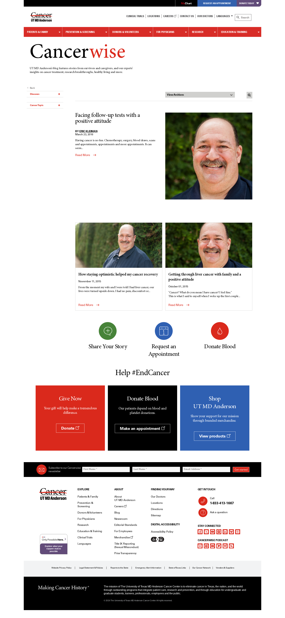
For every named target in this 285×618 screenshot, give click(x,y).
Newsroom (120, 518)
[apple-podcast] (200, 545)
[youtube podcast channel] (212, 545)
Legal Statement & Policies (91, 568)
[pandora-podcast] (219, 545)
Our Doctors (205, 16)
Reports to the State (119, 568)
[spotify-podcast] (206, 545)
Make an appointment (140, 428)
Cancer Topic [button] (36, 105)
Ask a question (219, 512)
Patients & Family (37, 32)
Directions (157, 509)
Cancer (77, 53)
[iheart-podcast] (225, 545)
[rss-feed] (231, 545)
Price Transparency (125, 553)
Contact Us (187, 16)
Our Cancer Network (201, 568)
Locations (156, 502)
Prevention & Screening (80, 32)
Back (32, 88)
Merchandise (122, 537)
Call (222, 501)
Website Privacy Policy (61, 568)
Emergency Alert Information (148, 568)
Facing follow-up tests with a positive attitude (107, 118)
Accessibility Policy (162, 531)
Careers (168, 16)
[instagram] (219, 531)
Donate (68, 428)
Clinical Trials (135, 16)
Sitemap (156, 515)
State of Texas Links (177, 568)
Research (197, 32)
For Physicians (165, 32)
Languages (223, 16)
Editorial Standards (125, 524)
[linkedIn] (225, 531)
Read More (83, 155)
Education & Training (234, 32)
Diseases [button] (34, 93)
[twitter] (206, 531)
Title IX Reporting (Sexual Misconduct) (126, 545)
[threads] (238, 531)
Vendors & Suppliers (225, 568)
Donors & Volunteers (125, 32)
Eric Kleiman (88, 131)
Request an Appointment (217, 3)
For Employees (123, 531)
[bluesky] (231, 531)
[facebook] (200, 531)
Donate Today (246, 3)
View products (213, 436)
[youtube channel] (212, 531)
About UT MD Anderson (124, 498)
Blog (117, 512)
